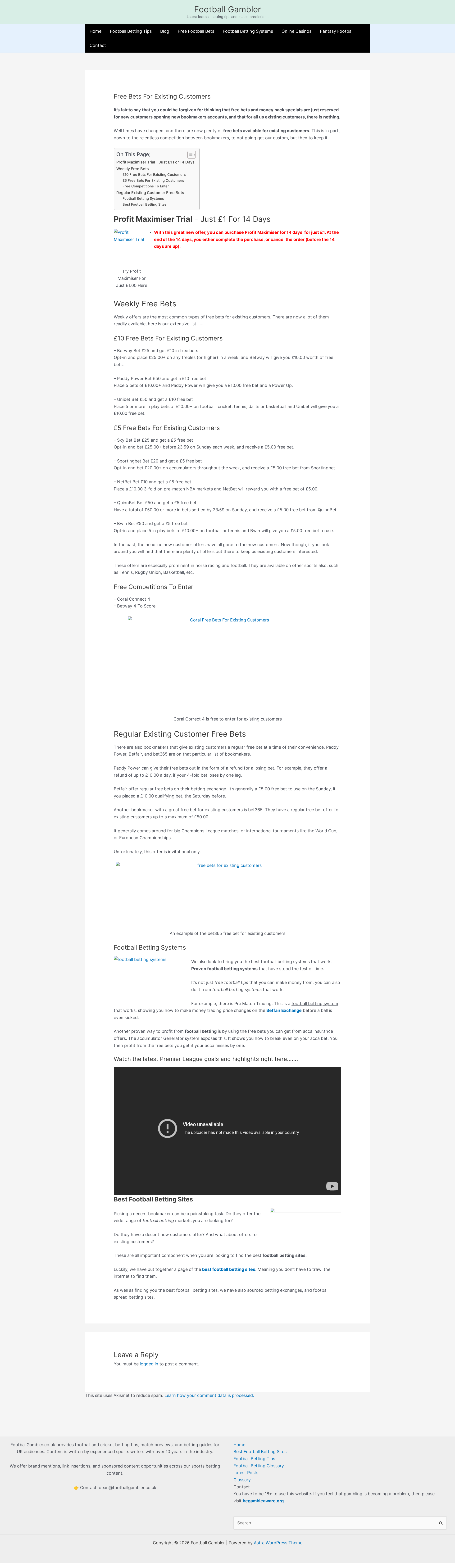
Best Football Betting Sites (145, 204)
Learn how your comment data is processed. (209, 1395)
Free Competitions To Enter (146, 186)
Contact (98, 45)
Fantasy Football (336, 31)
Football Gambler (227, 9)
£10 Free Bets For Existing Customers (154, 174)
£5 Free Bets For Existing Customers (153, 180)
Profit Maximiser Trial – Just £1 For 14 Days (155, 162)
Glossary (242, 1479)
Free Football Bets (196, 31)
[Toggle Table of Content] (189, 155)
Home (95, 31)
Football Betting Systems (248, 31)
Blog (164, 31)
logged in (149, 1363)
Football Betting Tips (131, 31)
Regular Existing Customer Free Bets (150, 192)
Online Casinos (296, 31)
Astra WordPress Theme (278, 1542)
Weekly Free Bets (132, 168)
